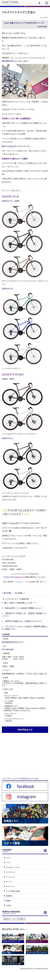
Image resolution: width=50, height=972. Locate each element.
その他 (8, 905)
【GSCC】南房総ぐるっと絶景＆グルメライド (23, 621)
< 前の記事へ (7, 593)
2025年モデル (7, 288)
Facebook (7, 577)
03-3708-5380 (7, 649)
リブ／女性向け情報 (13, 891)
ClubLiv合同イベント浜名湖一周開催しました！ (23, 608)
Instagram (17, 577)
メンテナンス (10, 872)
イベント (9, 881)
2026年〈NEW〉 (9, 379)
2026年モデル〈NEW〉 (11, 201)
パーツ (8, 862)
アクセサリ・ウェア (13, 867)
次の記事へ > (20, 593)
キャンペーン (10, 886)
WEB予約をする (25, 729)
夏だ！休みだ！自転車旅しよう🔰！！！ (20, 602)
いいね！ (19, 581)
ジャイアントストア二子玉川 (18, 12)
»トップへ (44, 17)
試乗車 (8, 900)
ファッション (10, 877)
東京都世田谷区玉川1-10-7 (12, 642)
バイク (8, 858)
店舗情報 (9, 896)
